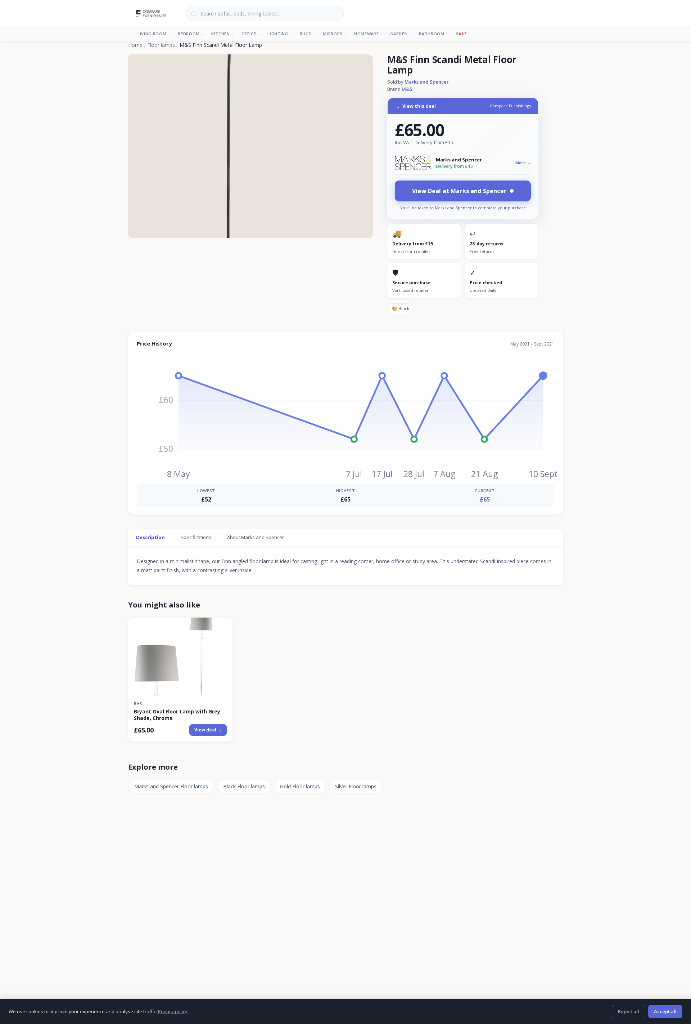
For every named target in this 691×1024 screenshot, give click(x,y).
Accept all (665, 1011)
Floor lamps (161, 44)
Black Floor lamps (244, 786)
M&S (407, 89)
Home (135, 44)
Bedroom (189, 33)
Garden (398, 33)
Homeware (366, 33)
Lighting (277, 33)
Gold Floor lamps (300, 786)
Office (248, 33)
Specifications (196, 537)
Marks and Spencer (427, 82)
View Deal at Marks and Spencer (459, 191)
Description (150, 537)
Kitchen (220, 33)
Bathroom (431, 33)
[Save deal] (222, 627)
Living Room (151, 33)
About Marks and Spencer (255, 537)
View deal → (208, 730)
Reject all (628, 1011)
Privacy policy (173, 1011)
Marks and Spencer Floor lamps (171, 786)
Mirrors (333, 33)
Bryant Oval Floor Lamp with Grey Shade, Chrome (177, 714)
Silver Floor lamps (355, 786)
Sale (461, 33)
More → (523, 162)
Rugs (306, 33)
